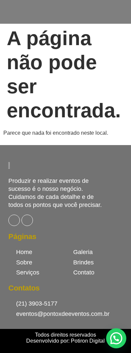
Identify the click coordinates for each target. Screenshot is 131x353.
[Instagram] (27, 220)
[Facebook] (14, 220)
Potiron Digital (88, 341)
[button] (116, 338)
